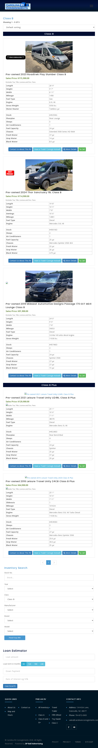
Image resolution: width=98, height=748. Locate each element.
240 (42, 664)
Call (83, 149)
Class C (55, 723)
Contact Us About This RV (20, 149)
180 (35, 664)
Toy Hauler (56, 719)
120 (29, 664)
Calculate (10, 686)
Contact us (25, 707)
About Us (11, 707)
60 (24, 664)
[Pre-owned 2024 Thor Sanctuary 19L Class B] (49, 175)
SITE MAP (89, 742)
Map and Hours (11, 713)
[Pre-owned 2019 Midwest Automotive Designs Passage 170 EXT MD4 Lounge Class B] (49, 286)
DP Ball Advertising (34, 743)
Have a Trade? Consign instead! (47, 149)
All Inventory (43, 707)
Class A (41, 715)
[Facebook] (68, 727)
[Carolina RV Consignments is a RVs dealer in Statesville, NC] (18, 5)
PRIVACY (67, 742)
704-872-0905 (81, 715)
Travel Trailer (54, 709)
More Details (70, 149)
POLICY (55, 742)
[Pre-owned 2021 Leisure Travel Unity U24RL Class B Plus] (49, 394)
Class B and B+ (43, 721)
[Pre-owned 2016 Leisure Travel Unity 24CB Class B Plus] (49, 478)
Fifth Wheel (56, 715)
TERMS (78, 742)
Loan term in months (12, 664)
